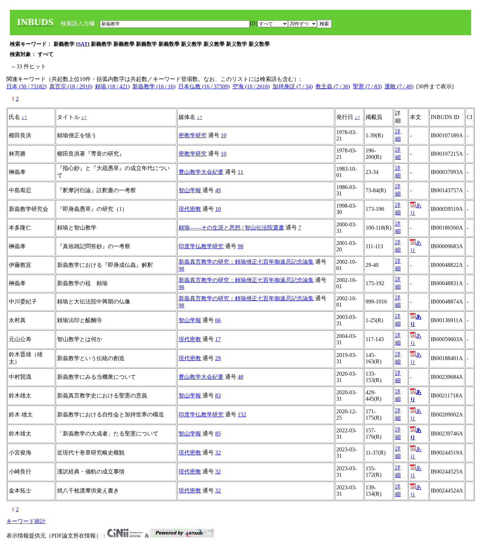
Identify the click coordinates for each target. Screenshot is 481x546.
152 (242, 415)
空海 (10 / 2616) (251, 86)
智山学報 (190, 190)
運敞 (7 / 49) (399, 86)
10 (223, 135)
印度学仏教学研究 (201, 246)
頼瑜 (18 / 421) (112, 86)
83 (218, 395)
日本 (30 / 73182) (26, 86)
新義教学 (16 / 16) (153, 86)
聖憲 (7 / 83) (367, 86)
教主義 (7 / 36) (333, 86)
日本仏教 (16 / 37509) (204, 86)
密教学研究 (193, 135)
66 (218, 320)
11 (240, 172)
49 (218, 190)
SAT (83, 44)
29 (218, 358)
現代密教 (190, 209)
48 (240, 377)
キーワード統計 (26, 521)
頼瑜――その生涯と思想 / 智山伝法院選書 (231, 228)
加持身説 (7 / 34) (293, 86)
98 (240, 246)
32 (218, 453)
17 (218, 339)
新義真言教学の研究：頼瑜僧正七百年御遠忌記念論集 (246, 262)
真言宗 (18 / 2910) (70, 86)
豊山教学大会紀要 (201, 172)
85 (218, 434)
